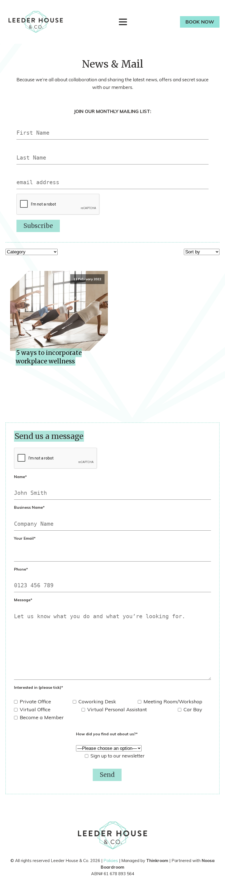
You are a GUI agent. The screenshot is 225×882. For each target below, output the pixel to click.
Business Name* (29, 507)
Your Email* (25, 538)
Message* (23, 599)
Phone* (21, 569)
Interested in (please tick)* (38, 687)
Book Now (199, 22)
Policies (110, 860)
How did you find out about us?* (107, 733)
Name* (20, 476)
